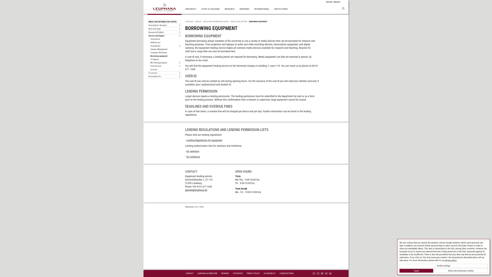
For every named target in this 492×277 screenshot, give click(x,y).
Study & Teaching (210, 9)
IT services (152, 73)
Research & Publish (156, 32)
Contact (189, 273)
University (190, 9)
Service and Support (156, 36)
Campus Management (158, 49)
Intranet (225, 273)
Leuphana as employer (207, 273)
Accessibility (270, 273)
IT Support (154, 59)
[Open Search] (343, 8)
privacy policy (450, 260)
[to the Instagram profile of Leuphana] (326, 273)
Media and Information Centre (162, 22)
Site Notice (238, 273)
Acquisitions (155, 46)
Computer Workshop (158, 52)
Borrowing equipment (159, 56)
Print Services (155, 66)
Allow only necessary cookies (461, 270)
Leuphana (189, 22)
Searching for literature (157, 25)
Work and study (154, 29)
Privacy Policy (253, 273)
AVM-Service (155, 42)
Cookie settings (443, 265)
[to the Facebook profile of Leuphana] (313, 273)
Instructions (155, 39)
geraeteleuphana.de (196, 190)
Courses (153, 69)
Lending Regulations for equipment (204, 140)
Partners (244, 9)
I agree (416, 270)
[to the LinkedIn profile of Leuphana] (330, 273)
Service (198, 22)
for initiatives (193, 156)
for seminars (192, 151)
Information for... (155, 76)
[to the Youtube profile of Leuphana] (322, 273)
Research (230, 9)
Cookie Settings (287, 273)
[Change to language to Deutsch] (329, 2)
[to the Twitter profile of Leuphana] (318, 273)
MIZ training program (158, 63)
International (261, 9)
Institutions (281, 9)
